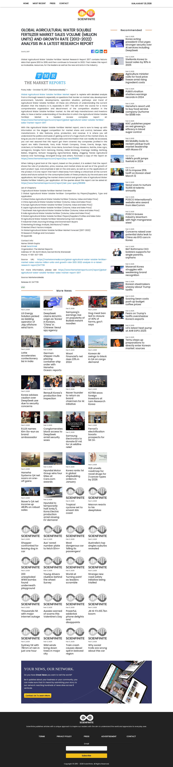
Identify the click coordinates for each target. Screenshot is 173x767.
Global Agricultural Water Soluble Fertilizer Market (45, 94)
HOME (26, 3)
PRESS (52, 3)
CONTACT (64, 3)
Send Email (32, 246)
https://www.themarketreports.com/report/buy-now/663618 (50, 158)
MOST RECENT (39, 3)
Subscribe (86, 755)
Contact (131, 736)
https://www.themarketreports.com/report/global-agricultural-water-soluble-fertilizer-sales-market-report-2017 (64, 271)
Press (86, 736)
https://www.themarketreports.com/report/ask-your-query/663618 (53, 183)
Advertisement (109, 736)
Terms (42, 736)
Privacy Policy (64, 736)
